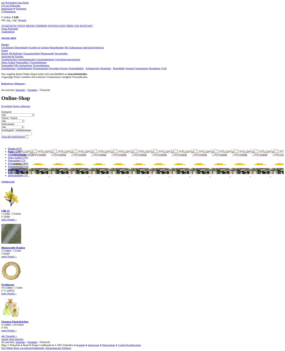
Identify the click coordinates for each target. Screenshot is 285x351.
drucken (19, 339)
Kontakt (80, 345)
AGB (164, 68)
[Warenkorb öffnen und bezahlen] (8, 11)
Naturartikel (7, 65)
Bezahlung (154, 68)
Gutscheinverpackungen (67, 59)
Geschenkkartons (45, 59)
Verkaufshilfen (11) (18, 175)
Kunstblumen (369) (18, 163)
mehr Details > (9, 219)
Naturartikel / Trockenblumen (31, 62)
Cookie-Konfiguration (129, 345)
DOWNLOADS (56, 25)
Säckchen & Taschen (12, 56)
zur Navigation (9, 2)
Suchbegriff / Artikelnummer (16, 130)
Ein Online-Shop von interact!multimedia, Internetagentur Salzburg (36, 348)
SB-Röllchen (15, 53)
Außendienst (8, 31)
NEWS (21, 25)
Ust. (9, 20)
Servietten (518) (16, 169)
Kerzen (64, 68)
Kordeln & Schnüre (39, 47)
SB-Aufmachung (73, 47)
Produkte (32, 90)
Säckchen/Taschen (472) (20, 154)
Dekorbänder (21, 47)
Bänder (5, 44)
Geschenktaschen (26, 59)
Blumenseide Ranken (13, 247)
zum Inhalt (23, 2)
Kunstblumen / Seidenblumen (16, 68)
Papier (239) (14, 151)
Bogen (4, 53)
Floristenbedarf (40, 68)
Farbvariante (7, 124)
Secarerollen (61, 53)
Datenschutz (108, 345)
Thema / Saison (9, 118)
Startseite (20, 90)
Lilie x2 (5, 210)
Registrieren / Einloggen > (13, 83)
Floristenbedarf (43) (18, 166)
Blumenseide (47, 53)
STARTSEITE (9, 25)
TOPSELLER (7, 182)
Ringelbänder (57, 47)
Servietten (54, 68)
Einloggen (21, 8)
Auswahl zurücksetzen (13, 136)
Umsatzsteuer (141, 68)
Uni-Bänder (7, 47)
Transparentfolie (31, 53)
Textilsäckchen (9, 59)
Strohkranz (7, 284)
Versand (22, 20)
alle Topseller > (9, 336)
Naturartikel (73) (16, 160)
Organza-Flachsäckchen (14, 321)
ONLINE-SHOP (8, 38)
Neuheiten (105, 68)
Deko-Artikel (8, 62)
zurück (4, 339)
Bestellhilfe (119, 68)
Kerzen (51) (14, 172)
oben (11, 339)
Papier (4, 50)
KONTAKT (86, 25)
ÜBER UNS (72, 25)
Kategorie (6, 111)
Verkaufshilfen (76, 68)
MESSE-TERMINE (36, 25)
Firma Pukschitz (9, 28)
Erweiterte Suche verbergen (15, 106)
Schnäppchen (93, 68)
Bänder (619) (15, 148)
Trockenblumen (41, 65)
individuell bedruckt (93, 47)
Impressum (7, 8)
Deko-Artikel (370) (18, 157)
